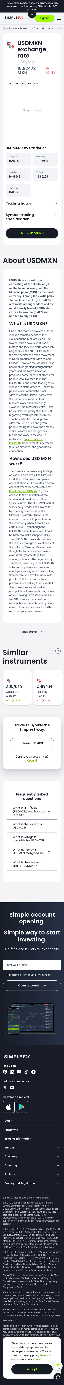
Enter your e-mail (16, 965)
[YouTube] (19, 1072)
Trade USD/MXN (32, 233)
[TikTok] (26, 1072)
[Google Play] (22, 1111)
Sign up (44, 18)
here (43, 1355)
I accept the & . (30, 975)
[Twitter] (5, 1087)
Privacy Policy (43, 975)
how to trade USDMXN (23, 491)
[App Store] (9, 1112)
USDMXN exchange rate (31, 49)
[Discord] (12, 1087)
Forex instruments (43, 28)
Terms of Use (27, 975)
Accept (32, 1369)
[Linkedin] (12, 1072)
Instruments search (19, 28)
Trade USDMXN (32, 743)
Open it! (32, 760)
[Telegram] (33, 1072)
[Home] (4, 28)
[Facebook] (5, 1072)
